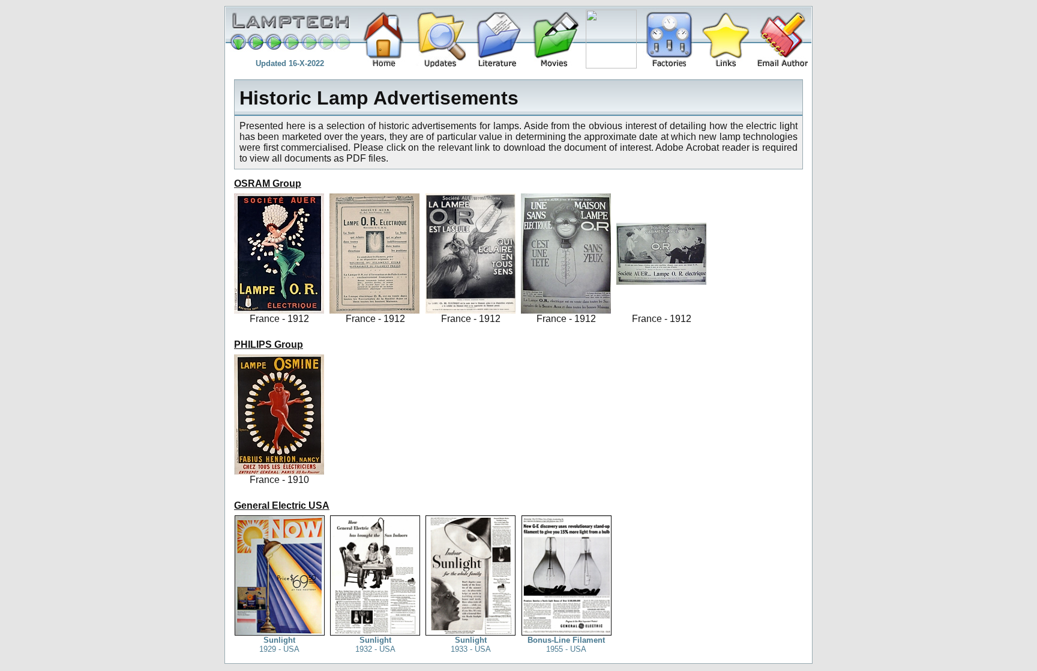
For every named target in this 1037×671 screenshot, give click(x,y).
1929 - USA (279, 645)
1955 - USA (566, 645)
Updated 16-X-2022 (290, 63)
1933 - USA (471, 645)
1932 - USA (375, 645)
